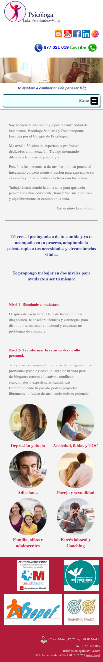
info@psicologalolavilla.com (81, 650)
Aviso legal (93, 655)
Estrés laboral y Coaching (76, 542)
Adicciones (28, 492)
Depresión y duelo (28, 445)
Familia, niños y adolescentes (28, 542)
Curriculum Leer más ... (75, 207)
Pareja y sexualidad (75, 492)
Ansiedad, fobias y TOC (75, 445)
